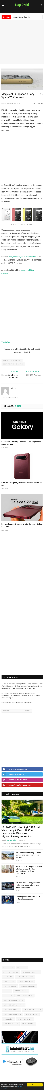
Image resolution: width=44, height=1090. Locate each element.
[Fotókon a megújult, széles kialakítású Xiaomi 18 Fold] (22, 466)
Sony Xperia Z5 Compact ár (13, 364)
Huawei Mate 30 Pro (25, 977)
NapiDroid (22, 5)
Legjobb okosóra (28, 986)
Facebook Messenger (31, 972)
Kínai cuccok (9, 981)
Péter (9, 104)
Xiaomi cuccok (32, 1014)
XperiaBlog (5, 342)
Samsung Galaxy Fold (12, 1014)
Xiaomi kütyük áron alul (21, 17)
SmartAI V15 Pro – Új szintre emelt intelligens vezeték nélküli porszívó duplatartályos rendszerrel (29, 870)
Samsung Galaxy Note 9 (13, 1000)
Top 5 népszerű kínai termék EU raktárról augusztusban (28, 898)
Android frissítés (11, 972)
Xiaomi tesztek (28, 1024)
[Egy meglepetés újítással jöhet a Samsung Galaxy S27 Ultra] (22, 507)
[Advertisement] (22, 42)
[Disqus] (22, 571)
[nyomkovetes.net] (20, 1067)
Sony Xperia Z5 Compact (12, 360)
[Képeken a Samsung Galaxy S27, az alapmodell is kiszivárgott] (22, 425)
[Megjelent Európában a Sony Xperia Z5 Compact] (22, 80)
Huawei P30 (8, 977)
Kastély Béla (11, 840)
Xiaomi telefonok (11, 1024)
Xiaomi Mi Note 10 (25, 1019)
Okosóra (7, 991)
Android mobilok (37, 104)
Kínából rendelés (26, 981)
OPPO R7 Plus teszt (33, 375)
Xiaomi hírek (8, 1019)
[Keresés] (42, 5)
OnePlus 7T (8, 995)
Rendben (34, 1085)
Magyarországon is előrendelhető (23, 256)
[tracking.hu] (20, 1042)
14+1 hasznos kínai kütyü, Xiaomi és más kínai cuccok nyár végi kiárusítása (28, 855)
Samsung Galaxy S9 (11, 1010)
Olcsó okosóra (21, 991)
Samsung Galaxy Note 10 (14, 1005)
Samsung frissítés (25, 995)
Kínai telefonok (10, 986)
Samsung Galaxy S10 (32, 1010)
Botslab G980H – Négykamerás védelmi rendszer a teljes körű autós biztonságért (28, 885)
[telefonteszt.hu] (20, 1054)
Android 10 (21, 967)
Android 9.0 (8, 967)
